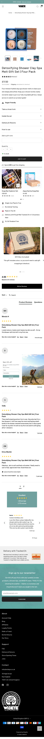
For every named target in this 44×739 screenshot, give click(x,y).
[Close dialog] (43, 355)
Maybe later (11, 378)
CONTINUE (11, 376)
